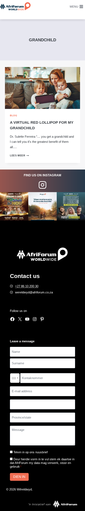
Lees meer (19, 155)
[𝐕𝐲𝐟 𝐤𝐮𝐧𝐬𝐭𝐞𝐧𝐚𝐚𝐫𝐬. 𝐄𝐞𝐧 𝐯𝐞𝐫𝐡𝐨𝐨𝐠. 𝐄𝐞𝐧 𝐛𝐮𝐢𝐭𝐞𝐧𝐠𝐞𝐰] (14, 206)
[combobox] (15, 378)
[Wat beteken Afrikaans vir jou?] (42, 206)
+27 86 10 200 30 (26, 286)
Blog (13, 115)
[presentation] (42, 88)
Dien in (19, 477)
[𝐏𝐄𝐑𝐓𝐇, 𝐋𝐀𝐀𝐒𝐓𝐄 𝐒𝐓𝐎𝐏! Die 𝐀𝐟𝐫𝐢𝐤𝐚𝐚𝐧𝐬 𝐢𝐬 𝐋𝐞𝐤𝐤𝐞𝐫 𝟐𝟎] (71, 206)
